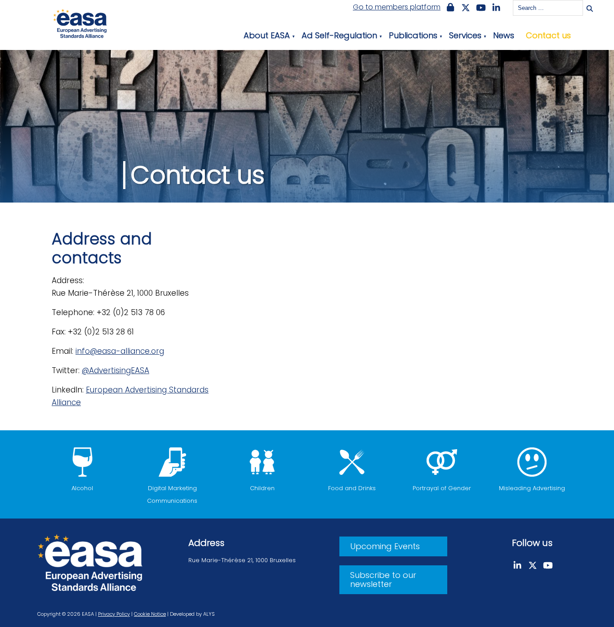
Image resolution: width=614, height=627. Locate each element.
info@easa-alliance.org (120, 351)
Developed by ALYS (192, 614)
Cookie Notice (150, 614)
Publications (413, 35)
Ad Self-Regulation (339, 35)
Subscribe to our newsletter (383, 579)
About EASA (267, 35)
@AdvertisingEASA (115, 370)
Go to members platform (396, 7)
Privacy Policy (114, 614)
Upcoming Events (385, 546)
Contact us (548, 35)
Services (465, 35)
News (503, 35)
